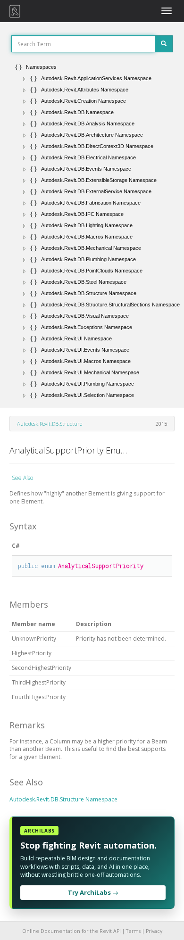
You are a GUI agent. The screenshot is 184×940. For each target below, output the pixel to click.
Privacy (154, 931)
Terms (133, 931)
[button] (24, 78)
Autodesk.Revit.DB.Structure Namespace (63, 799)
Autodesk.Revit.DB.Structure (49, 423)
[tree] (92, 231)
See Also (22, 478)
